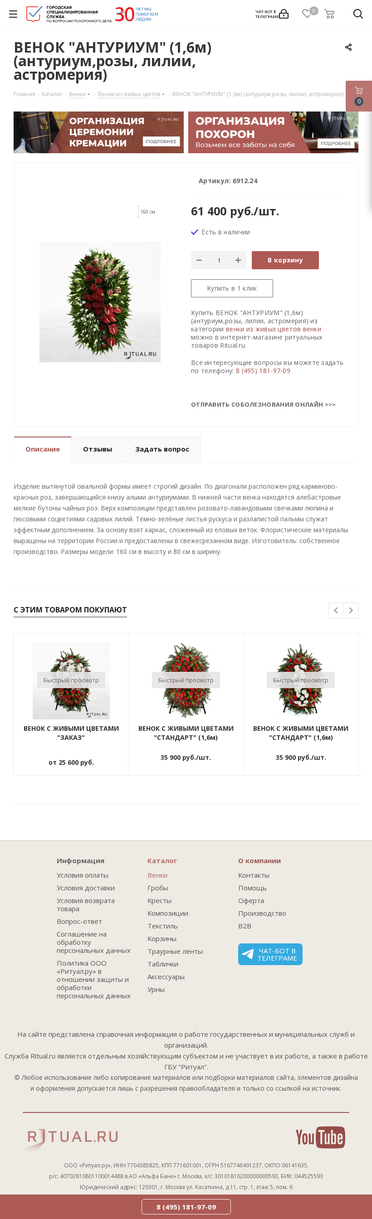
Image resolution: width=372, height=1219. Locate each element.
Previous (336, 611)
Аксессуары (166, 976)
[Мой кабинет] (284, 14)
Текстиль (162, 925)
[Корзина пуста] (332, 14)
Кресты (159, 900)
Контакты (253, 874)
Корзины (161, 938)
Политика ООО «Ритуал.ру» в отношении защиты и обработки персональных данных (94, 979)
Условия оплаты (82, 874)
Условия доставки (86, 887)
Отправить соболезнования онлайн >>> (263, 404)
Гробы (157, 887)
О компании (259, 860)
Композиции (167, 913)
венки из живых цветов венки (273, 329)
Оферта (251, 900)
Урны (156, 989)
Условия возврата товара (86, 904)
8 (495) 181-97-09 (263, 370)
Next (350, 611)
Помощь (252, 887)
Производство (262, 913)
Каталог (162, 860)
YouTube (320, 1137)
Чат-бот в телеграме (277, 954)
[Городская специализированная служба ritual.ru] (92, 16)
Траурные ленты (175, 951)
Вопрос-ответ (79, 921)
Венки (157, 874)
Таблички (162, 963)
